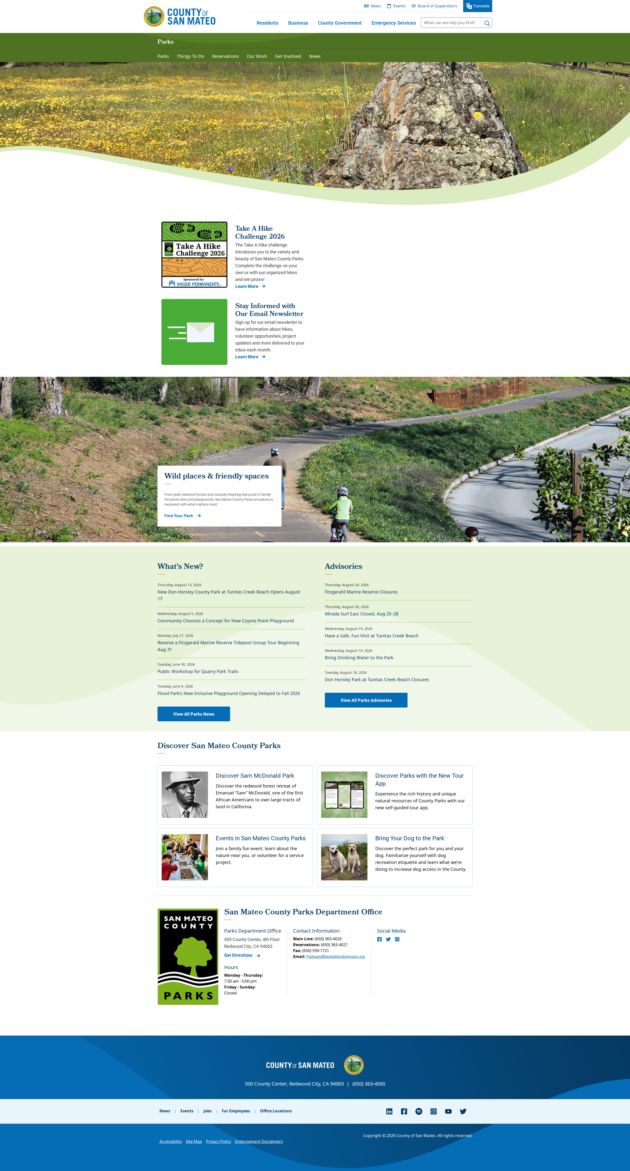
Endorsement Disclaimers (259, 1141)
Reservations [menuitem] (225, 56)
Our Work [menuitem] (257, 56)
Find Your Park (178, 515)
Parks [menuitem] (163, 56)
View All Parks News (193, 714)
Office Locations (276, 1111)
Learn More (246, 286)
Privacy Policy (218, 1141)
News (164, 1111)
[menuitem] (267, 22)
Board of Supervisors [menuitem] (437, 6)
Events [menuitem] (399, 6)
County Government (340, 22)
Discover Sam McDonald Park (255, 775)
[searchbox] (456, 22)
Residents (267, 22)
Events (186, 1111)
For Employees (236, 1111)
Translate (481, 5)
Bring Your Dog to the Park (409, 838)
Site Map (194, 1141)
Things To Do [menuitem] (190, 56)
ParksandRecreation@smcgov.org (335, 956)
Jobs (208, 1111)
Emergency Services (394, 22)
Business (298, 22)
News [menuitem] (376, 6)
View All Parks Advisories (366, 700)
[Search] (487, 23)
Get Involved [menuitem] (288, 56)
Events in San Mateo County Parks (261, 838)
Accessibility (170, 1141)
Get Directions (238, 955)
